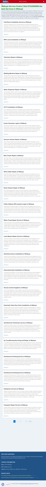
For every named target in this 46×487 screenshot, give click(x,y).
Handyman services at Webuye (14, 389)
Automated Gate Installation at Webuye (17, 270)
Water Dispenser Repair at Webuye (15, 89)
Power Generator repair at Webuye (15, 123)
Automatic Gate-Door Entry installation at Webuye (20, 305)
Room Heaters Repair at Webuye (14, 188)
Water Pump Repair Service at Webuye (16, 220)
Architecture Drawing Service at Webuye (17, 356)
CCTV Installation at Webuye (13, 107)
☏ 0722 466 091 (23, 1)
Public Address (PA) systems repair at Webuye (19, 204)
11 (26, 421)
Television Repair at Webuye (13, 57)
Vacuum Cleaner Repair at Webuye (15, 139)
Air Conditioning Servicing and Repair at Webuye (20, 340)
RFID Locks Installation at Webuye (15, 39)
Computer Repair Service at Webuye (16, 405)
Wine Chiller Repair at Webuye (14, 172)
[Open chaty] (3, 484)
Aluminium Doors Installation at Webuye (17, 254)
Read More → (6, 34)
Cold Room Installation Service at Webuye (17, 22)
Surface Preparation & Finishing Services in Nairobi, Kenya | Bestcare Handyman (17, 477)
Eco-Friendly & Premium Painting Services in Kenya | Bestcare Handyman (16, 475)
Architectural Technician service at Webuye (18, 323)
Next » (30, 421)
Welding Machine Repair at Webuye (15, 73)
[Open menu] (44, 1)
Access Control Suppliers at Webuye (16, 287)
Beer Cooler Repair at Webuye (13, 155)
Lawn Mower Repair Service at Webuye (16, 236)
